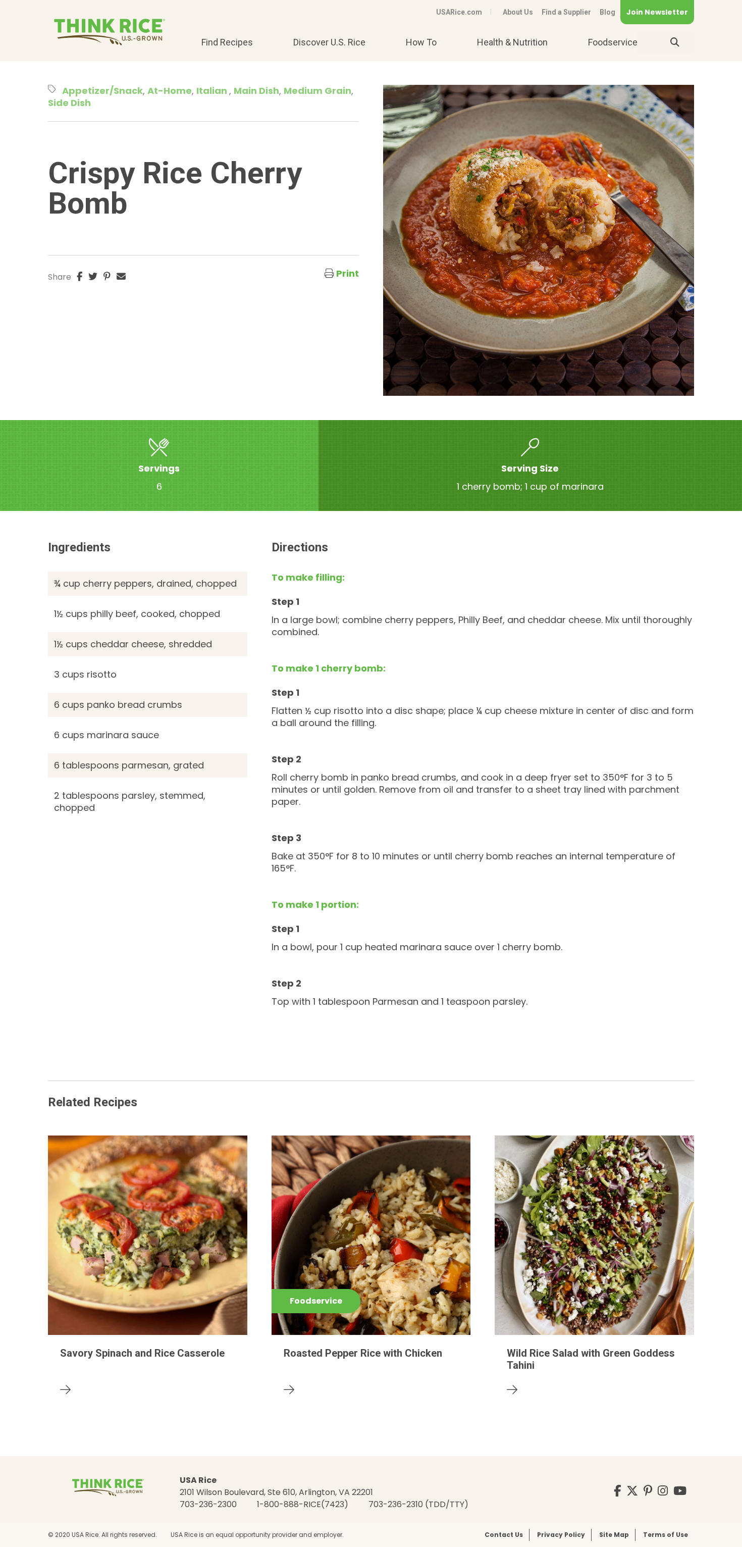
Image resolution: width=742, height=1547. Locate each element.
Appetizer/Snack (102, 90)
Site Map (614, 1534)
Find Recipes (227, 42)
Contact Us (504, 1534)
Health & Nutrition (512, 42)
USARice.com (459, 12)
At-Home (169, 90)
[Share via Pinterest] (107, 277)
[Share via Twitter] (92, 277)
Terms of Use (665, 1534)
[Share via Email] (121, 277)
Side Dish (69, 102)
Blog (607, 12)
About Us (518, 12)
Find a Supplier (566, 12)
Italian (212, 90)
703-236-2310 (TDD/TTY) (418, 1504)
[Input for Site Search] (674, 42)
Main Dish (256, 90)
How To (421, 42)
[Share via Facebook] (79, 277)
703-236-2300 (208, 1504)
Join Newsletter (657, 12)
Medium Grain (317, 90)
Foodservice (613, 42)
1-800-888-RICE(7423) (302, 1504)
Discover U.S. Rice (329, 42)
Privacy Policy (561, 1534)
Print (347, 273)
